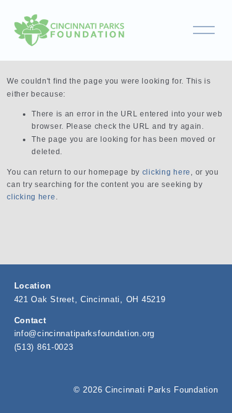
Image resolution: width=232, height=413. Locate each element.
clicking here (166, 172)
